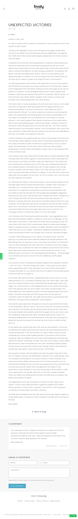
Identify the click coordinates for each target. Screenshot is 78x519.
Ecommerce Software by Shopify (33, 514)
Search (20, 501)
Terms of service (67, 514)
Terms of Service (43, 501)
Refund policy (55, 501)
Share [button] (12, 34)
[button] (4, 9)
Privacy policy (57, 514)
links (45, 496)
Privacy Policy (30, 501)
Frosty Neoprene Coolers (16, 514)
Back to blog (40, 411)
